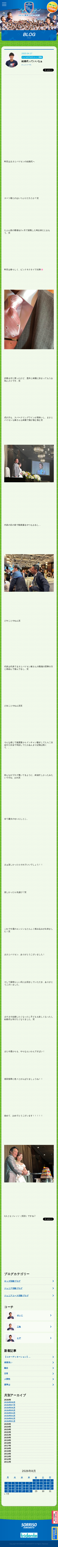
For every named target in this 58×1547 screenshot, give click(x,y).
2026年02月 (9, 1418)
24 (50, 1488)
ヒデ (19, 1338)
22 (36, 1488)
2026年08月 (9, 1402)
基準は (7, 1384)
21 (29, 1488)
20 (22, 1488)
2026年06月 (9, 1408)
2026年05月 (9, 1410)
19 (15, 1488)
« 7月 (6, 1494)
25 (8, 1491)
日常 (6, 1373)
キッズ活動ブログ (12, 1281)
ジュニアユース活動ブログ (16, 1295)
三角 (19, 1327)
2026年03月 (9, 1416)
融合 (6, 1368)
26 (15, 1491)
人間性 (7, 1379)
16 (43, 1486)
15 (36, 1486)
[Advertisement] (29, 108)
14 (29, 1486)
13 (22, 1486)
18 (8, 1488)
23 (43, 1488)
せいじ (20, 1315)
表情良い (8, 1362)
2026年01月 (9, 1421)
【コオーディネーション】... (17, 1357)
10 (50, 1483)
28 (29, 1491)
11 (8, 1486)
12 (15, 1486)
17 (50, 1486)
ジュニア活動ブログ (13, 1288)
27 (22, 1491)
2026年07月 (9, 1405)
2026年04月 (9, 1413)
